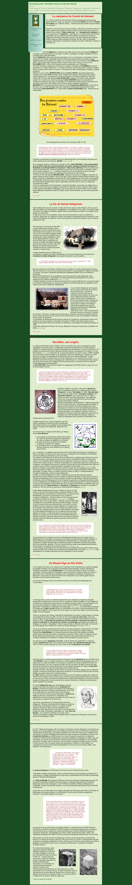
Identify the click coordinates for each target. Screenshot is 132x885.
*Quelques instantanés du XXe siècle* (66, 10)
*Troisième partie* (69, 8)
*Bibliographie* (79, 10)
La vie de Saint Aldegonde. (36, 35)
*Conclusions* (32, 12)
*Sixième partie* (95, 8)
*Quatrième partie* (77, 8)
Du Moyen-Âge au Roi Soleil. (35, 45)
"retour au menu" (36, 195)
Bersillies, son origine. (36, 40)
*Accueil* (31, 6)
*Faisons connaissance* (34, 8)
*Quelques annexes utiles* (89, 10)
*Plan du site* (44, 8)
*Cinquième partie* (86, 8)
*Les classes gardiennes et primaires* (48, 10)
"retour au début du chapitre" (42, 879)
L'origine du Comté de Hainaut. (36, 29)
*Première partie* (52, 8)
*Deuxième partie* (60, 8)
